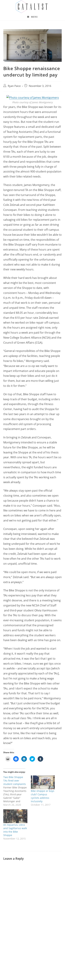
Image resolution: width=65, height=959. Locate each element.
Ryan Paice (14, 86)
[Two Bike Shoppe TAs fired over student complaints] (17, 791)
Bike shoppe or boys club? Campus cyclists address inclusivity (42, 796)
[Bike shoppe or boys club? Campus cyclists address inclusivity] (43, 782)
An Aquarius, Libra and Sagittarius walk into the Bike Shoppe (15, 830)
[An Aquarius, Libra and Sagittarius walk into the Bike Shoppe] (15, 816)
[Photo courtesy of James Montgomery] (32, 97)
